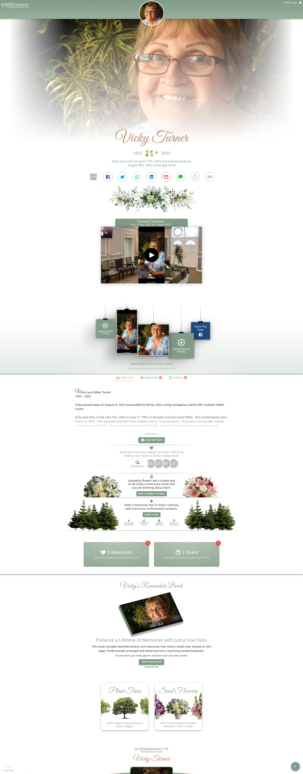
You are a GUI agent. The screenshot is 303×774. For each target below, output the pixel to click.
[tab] (125, 378)
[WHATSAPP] (137, 177)
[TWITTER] (122, 177)
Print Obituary (153, 440)
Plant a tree (151, 514)
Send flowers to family (151, 493)
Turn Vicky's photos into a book (151, 364)
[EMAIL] (166, 177)
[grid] (151, 333)
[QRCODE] (93, 177)
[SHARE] (195, 177)
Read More (151, 434)
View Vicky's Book (151, 662)
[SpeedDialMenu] (295, 766)
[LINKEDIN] (151, 177)
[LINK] (209, 177)
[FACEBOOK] (108, 177)
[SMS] (180, 177)
